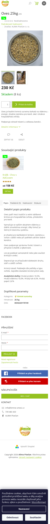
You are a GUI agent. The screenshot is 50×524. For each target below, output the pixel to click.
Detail (8, 191)
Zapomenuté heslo (9, 362)
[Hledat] (30, 3)
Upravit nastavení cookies (30, 457)
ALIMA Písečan (11, 415)
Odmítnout (13, 517)
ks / (25, 396)
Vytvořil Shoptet (28, 446)
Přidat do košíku (26, 104)
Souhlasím (35, 517)
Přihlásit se (9, 354)
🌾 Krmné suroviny (23, 296)
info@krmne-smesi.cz (15, 408)
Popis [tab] (6, 203)
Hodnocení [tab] (27, 203)
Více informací (39, 502)
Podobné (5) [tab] (15, 203)
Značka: (17, 26)
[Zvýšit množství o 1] (10, 103)
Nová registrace (8, 359)
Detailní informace (9, 127)
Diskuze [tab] (37, 203)
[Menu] (44, 3)
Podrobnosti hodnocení (11, 24)
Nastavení (24, 508)
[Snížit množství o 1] (10, 106)
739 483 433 (10, 412)
